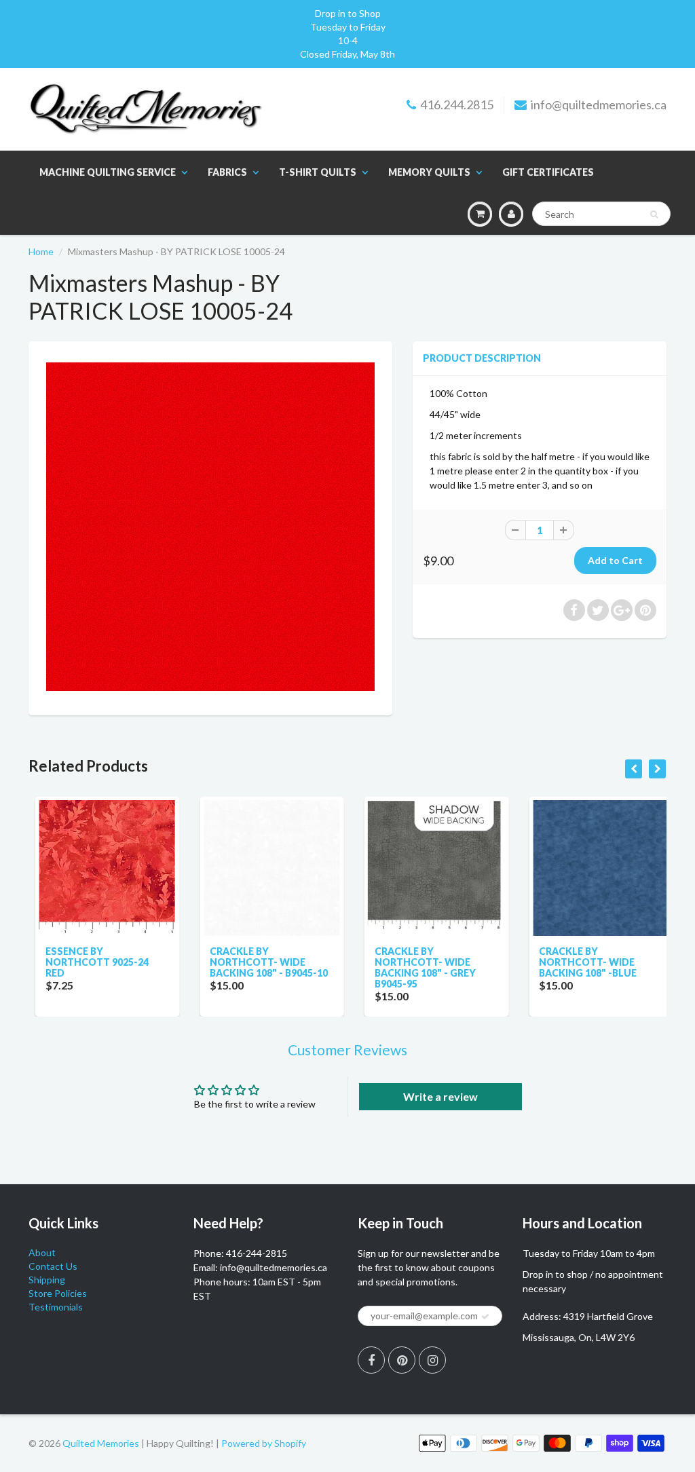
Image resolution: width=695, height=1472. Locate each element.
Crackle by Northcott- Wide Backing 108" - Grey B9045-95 (418, 967)
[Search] (654, 214)
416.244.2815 (456, 104)
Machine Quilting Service (107, 172)
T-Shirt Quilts (317, 172)
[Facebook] (371, 1360)
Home (41, 251)
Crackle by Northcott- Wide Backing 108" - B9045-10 (263, 962)
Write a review (440, 1096)
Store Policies (58, 1293)
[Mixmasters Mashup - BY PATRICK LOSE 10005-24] (210, 527)
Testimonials (56, 1307)
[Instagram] (432, 1360)
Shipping (47, 1279)
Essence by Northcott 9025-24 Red (90, 962)
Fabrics (227, 172)
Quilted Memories (100, 1443)
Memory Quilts (429, 172)
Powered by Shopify (263, 1443)
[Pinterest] (401, 1360)
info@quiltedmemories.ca (598, 104)
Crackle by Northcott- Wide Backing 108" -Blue (582, 962)
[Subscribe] (485, 1316)
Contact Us (53, 1266)
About (42, 1252)
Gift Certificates (548, 172)
